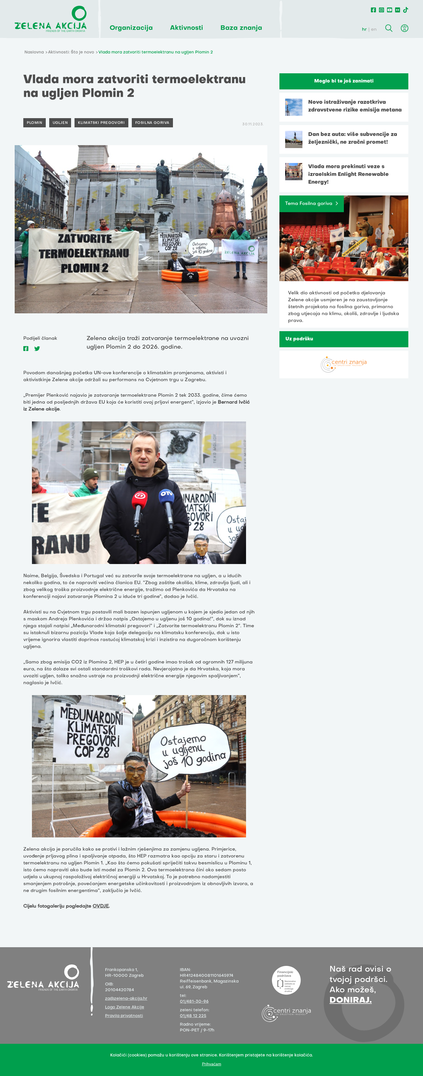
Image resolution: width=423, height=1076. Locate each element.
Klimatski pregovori (101, 123)
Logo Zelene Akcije (124, 1007)
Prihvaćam (211, 1064)
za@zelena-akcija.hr (126, 999)
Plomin (34, 123)
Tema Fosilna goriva (308, 204)
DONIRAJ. (350, 1000)
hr (364, 29)
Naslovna (34, 52)
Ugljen (60, 123)
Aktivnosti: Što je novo (71, 52)
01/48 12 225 (193, 1016)
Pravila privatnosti (124, 1016)
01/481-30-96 (194, 1002)
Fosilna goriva (152, 123)
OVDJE (101, 906)
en (374, 29)
